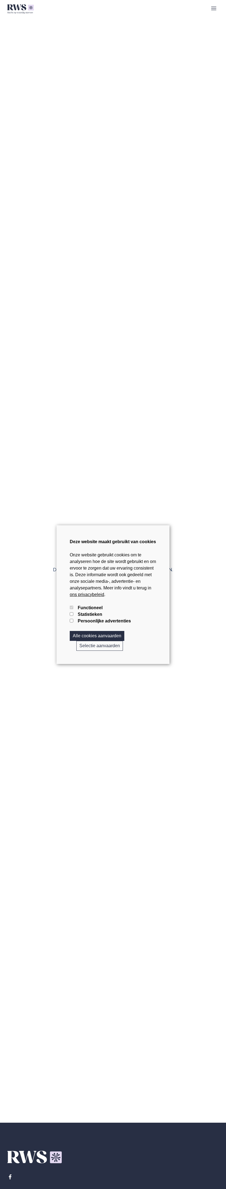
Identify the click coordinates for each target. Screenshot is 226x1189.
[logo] (20, 8)
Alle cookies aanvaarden (97, 635)
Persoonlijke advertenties (104, 621)
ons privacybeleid (87, 594)
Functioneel (90, 607)
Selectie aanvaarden (99, 645)
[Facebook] (10, 1177)
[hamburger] (213, 8)
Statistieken (90, 614)
